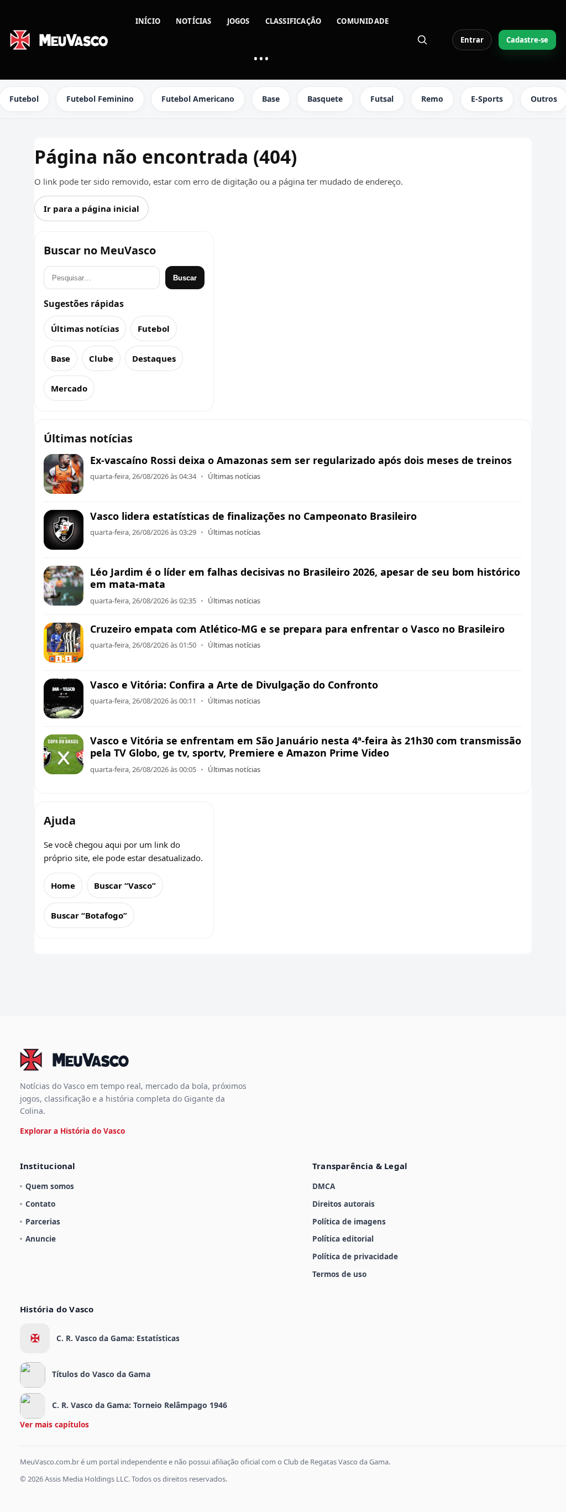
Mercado (69, 388)
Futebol (154, 328)
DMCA (323, 1186)
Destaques (154, 358)
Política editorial (343, 1238)
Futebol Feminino (100, 98)
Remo (432, 98)
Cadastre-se (527, 40)
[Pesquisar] (422, 40)
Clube (101, 358)
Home (63, 885)
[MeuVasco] (59, 40)
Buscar (185, 278)
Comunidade (363, 21)
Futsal (382, 98)
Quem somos (49, 1186)
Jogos (238, 21)
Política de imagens (349, 1221)
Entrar (472, 40)
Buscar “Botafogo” (89, 915)
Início (147, 21)
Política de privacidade (355, 1256)
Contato (40, 1203)
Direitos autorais (343, 1203)
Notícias (194, 21)
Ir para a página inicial (91, 208)
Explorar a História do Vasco (72, 1130)
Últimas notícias (85, 328)
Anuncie (40, 1238)
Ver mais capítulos (54, 1424)
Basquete (325, 98)
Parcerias (42, 1221)
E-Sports (487, 98)
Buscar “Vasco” (125, 885)
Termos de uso (339, 1274)
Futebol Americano (197, 98)
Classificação (293, 21)
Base (271, 98)
